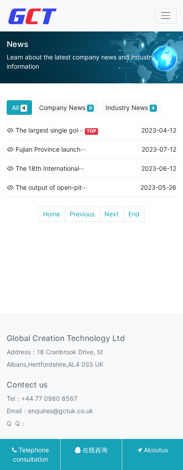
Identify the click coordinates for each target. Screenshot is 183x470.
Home (51, 214)
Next (111, 214)
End (133, 214)
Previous (82, 214)
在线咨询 (94, 450)
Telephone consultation (31, 454)
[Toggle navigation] (166, 16)
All (18, 107)
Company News (65, 107)
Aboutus (155, 450)
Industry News (130, 107)
